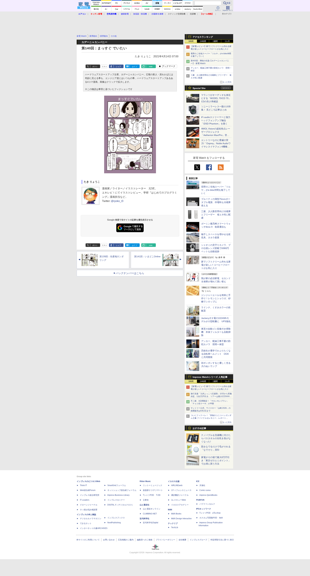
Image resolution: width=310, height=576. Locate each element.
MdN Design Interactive (181, 518)
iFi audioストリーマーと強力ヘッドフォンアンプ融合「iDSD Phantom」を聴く (215, 120)
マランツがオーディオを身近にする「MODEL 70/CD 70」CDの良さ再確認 (216, 98)
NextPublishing (114, 522)
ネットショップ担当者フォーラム (121, 490)
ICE (197, 481)
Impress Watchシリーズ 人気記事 (210, 377)
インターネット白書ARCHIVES (93, 528)
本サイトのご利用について (88, 540)
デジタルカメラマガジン (90, 518)
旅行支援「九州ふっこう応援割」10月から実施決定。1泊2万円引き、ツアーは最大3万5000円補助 (211, 396)
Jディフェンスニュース (181, 490)
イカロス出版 (174, 481)
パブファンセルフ (207, 504)
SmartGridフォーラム (116, 485)
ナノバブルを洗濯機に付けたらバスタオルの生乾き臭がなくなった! (216, 438)
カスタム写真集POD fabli (211, 518)
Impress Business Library (118, 495)
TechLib (174, 527)
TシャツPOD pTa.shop (210, 513)
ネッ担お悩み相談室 (88, 510)
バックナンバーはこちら (130, 273)
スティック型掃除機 (176, 14)
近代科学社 (144, 518)
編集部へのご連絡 (144, 540)
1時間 (190, 41)
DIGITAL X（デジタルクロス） (120, 505)
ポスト (95, 66)
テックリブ (173, 523)
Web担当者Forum (87, 490)
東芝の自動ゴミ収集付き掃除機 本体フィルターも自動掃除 (216, 332)
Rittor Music (145, 481)
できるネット (86, 523)
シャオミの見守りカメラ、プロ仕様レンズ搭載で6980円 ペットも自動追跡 (216, 248)
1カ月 (227, 41)
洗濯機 (193, 14)
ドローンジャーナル (88, 505)
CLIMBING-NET (150, 514)
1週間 (215, 41)
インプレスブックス (116, 518)
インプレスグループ (198, 540)
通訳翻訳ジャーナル (180, 495)
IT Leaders (84, 500)
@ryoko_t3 (117, 201)
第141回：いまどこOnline (147, 256)
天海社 (202, 485)
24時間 (203, 41)
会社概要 (182, 540)
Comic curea (205, 490)
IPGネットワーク (203, 509)
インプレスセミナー (116, 500)
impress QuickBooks (208, 495)
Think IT (83, 485)
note (150, 66)
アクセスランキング (203, 37)
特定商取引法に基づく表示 (222, 540)
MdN (170, 510)
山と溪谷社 (144, 505)
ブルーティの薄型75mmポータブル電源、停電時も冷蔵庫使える (216, 202)
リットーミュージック (152, 485)
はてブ (134, 66)
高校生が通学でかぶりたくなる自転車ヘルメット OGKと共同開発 (216, 353)
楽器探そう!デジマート (153, 490)
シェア (118, 66)
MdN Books (176, 514)
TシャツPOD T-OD (151, 495)
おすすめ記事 (199, 428)
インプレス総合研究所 (89, 495)
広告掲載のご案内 (126, 540)
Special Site (199, 88)
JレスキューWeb (178, 500)
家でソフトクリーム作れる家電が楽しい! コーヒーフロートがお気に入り (216, 264)
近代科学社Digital (150, 522)
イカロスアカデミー (180, 505)
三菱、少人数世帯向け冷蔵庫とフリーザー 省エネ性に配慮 (216, 214)
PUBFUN (200, 500)
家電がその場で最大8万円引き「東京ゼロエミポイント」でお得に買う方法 (216, 460)
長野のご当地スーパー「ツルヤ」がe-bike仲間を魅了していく (216, 189)
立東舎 (146, 500)
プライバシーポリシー (165, 540)
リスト (104, 66)
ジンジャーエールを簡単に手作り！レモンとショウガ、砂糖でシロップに (216, 298)
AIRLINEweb (176, 485)
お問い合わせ (109, 540)
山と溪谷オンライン (151, 509)
